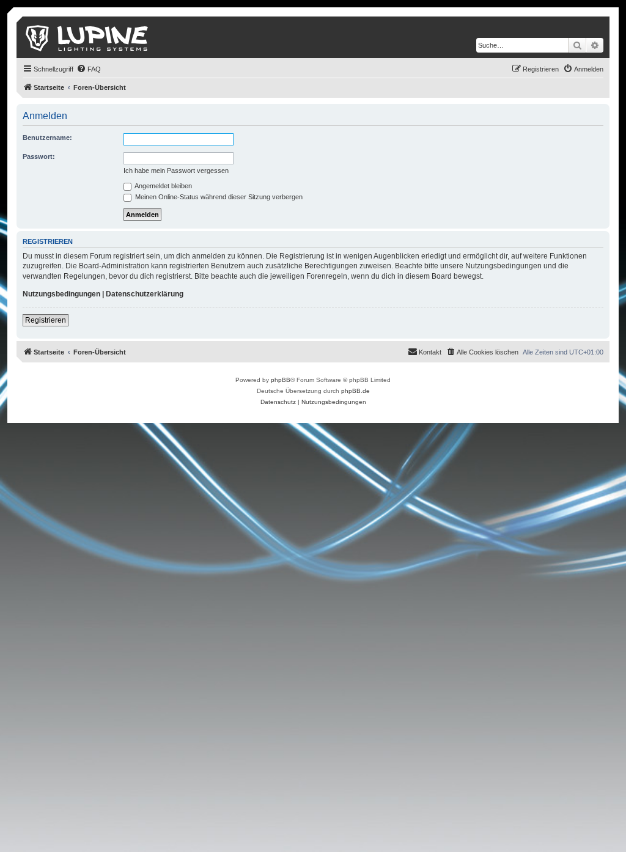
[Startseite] (88, 37)
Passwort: (39, 156)
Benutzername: (47, 137)
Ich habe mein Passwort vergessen (176, 170)
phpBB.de (355, 390)
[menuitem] (88, 69)
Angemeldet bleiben (162, 185)
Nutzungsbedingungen (61, 294)
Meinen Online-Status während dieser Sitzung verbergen (218, 196)
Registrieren (45, 320)
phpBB (280, 379)
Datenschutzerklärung (144, 294)
